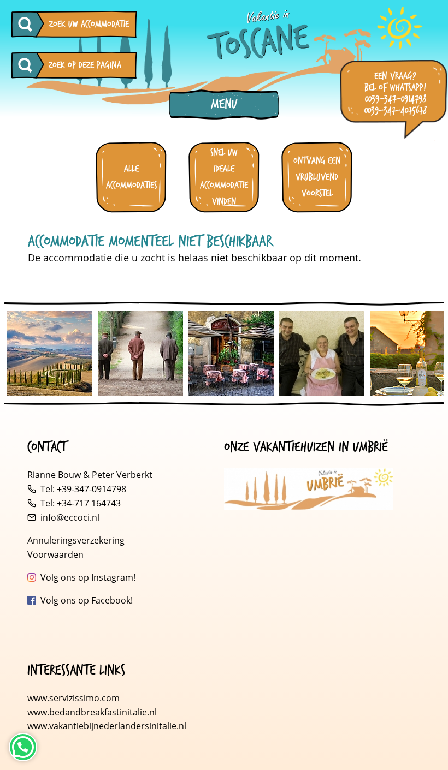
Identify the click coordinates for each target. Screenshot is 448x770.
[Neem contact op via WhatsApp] (23, 747)
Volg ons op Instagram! (87, 577)
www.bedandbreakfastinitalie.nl (93, 712)
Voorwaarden (55, 554)
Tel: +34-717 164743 (80, 503)
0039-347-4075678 (395, 110)
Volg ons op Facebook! (86, 600)
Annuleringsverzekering (76, 540)
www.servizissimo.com (73, 698)
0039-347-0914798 (395, 99)
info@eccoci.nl (69, 517)
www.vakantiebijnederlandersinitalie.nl (106, 726)
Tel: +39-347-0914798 (83, 489)
